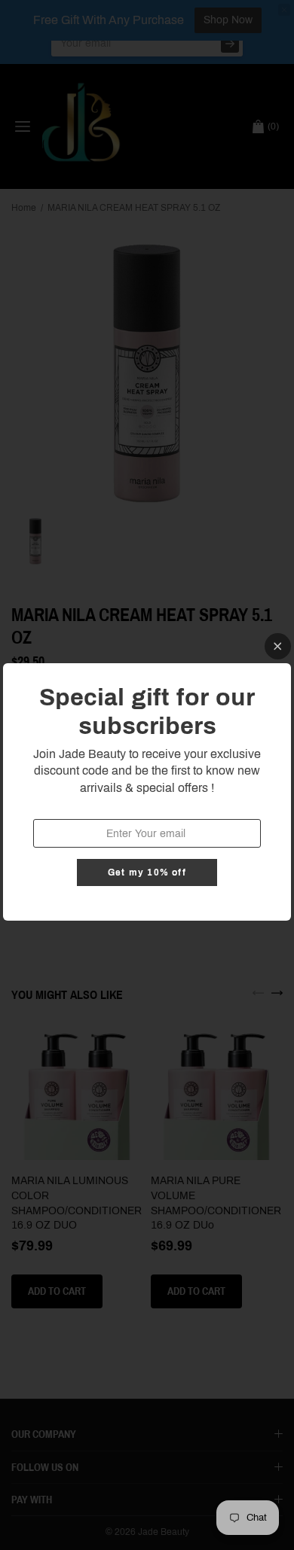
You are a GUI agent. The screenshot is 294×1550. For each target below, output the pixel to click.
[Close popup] (278, 646)
